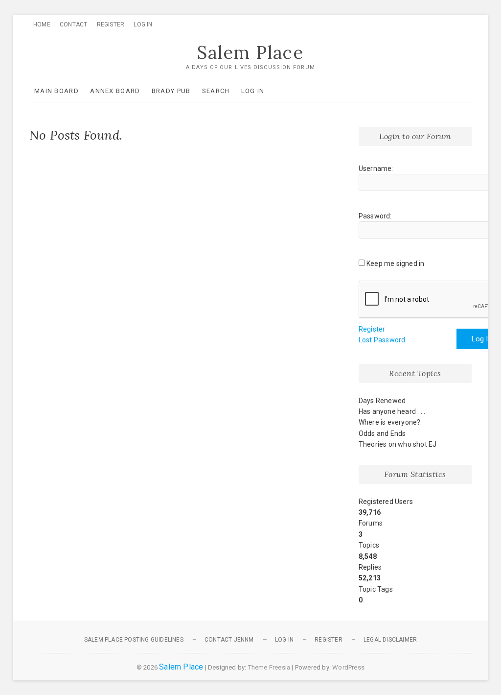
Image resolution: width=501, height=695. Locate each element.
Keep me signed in (395, 263)
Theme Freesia (269, 667)
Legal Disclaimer (390, 639)
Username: (376, 168)
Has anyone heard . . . (392, 411)
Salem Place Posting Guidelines (133, 639)
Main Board (56, 91)
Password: (375, 216)
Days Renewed (382, 401)
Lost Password (382, 340)
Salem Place (250, 52)
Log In (143, 24)
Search (216, 91)
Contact (73, 24)
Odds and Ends (382, 433)
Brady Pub (171, 91)
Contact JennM (229, 639)
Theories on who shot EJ (398, 444)
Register (111, 24)
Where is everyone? (390, 422)
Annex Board (115, 91)
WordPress (348, 667)
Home (41, 24)
